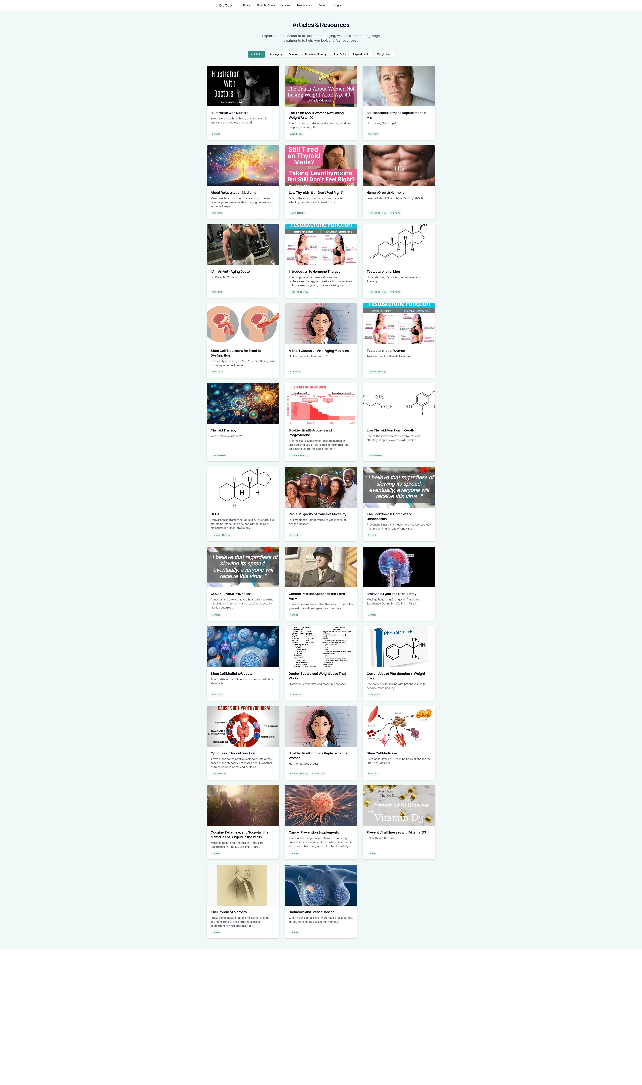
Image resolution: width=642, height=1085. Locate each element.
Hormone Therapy (315, 54)
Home (246, 5)
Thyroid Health (361, 54)
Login (337, 5)
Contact (323, 5)
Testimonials (304, 5)
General (293, 54)
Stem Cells (339, 54)
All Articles (256, 54)
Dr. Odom (227, 5)
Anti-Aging (276, 54)
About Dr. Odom (266, 5)
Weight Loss (384, 54)
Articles (285, 5)
